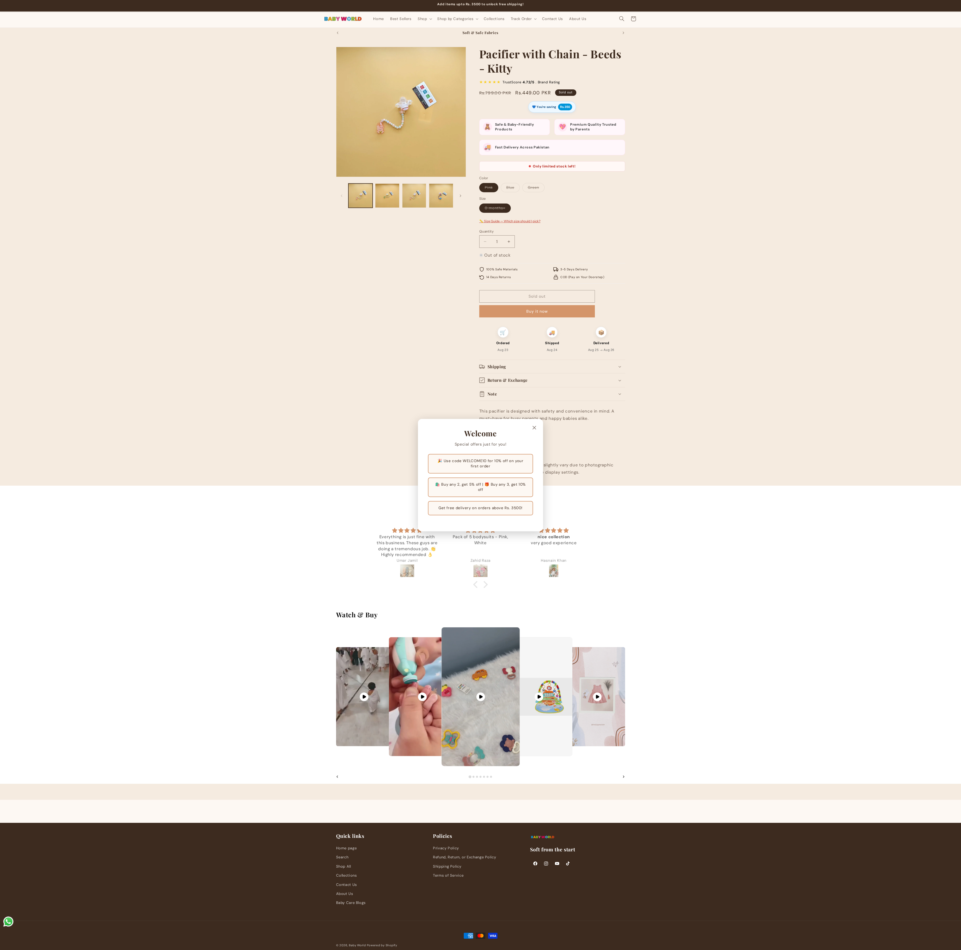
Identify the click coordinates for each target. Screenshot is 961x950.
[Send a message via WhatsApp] (8, 921)
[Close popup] (534, 428)
